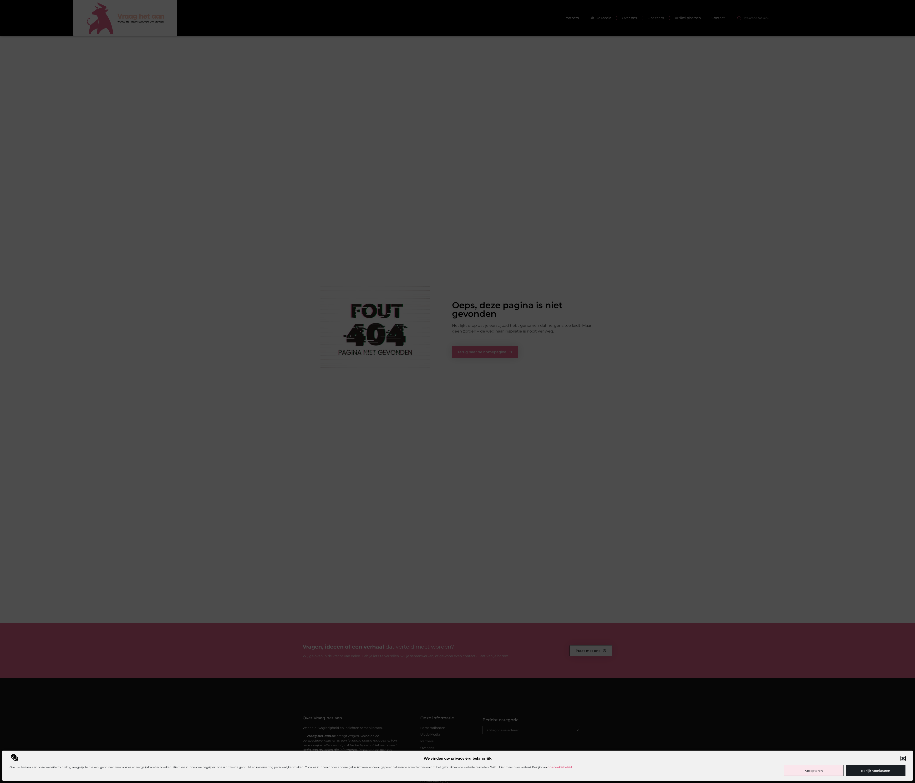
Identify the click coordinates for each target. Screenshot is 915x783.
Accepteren (814, 771)
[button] (903, 758)
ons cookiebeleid (560, 767)
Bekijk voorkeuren (875, 771)
